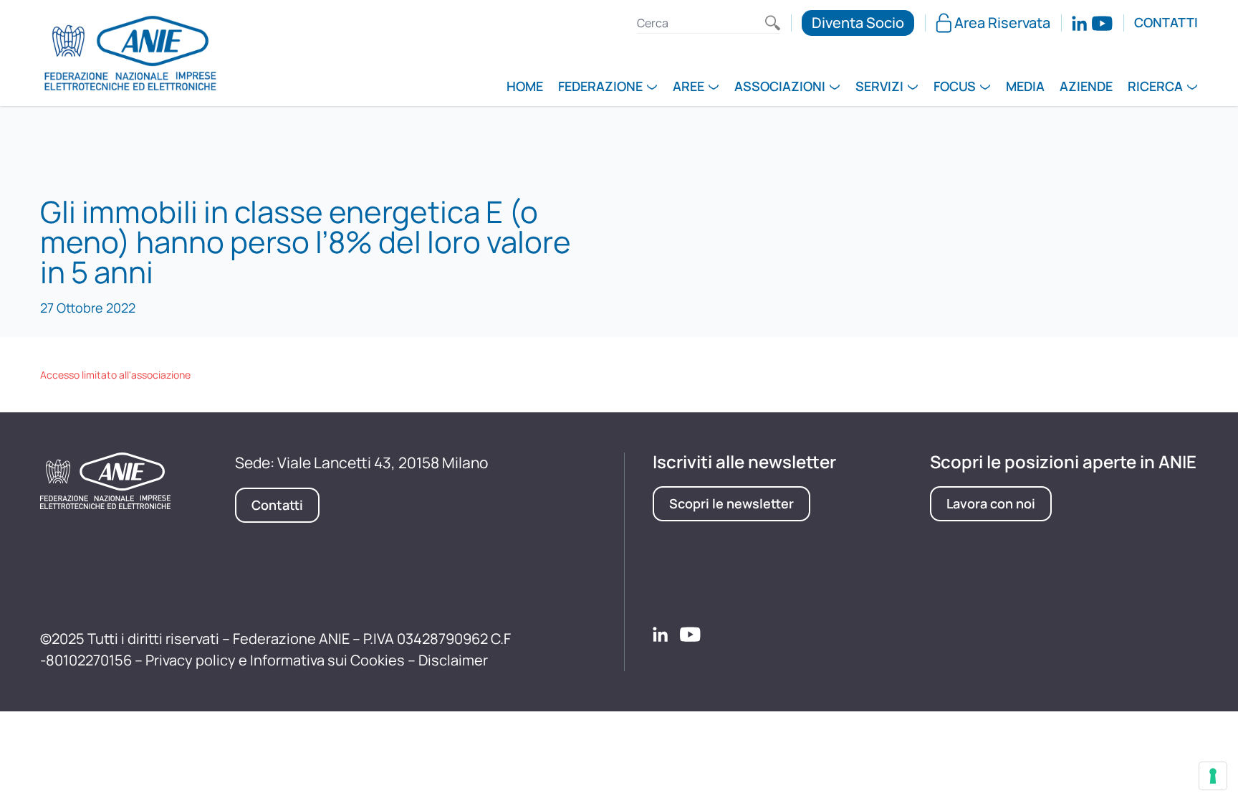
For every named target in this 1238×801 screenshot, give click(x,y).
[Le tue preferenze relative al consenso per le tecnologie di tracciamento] (1213, 776)
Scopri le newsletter (731, 503)
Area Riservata (1002, 22)
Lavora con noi (990, 503)
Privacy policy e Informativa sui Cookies (275, 660)
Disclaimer (453, 660)
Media (1025, 87)
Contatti (1166, 22)
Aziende (1086, 87)
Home (525, 87)
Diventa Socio (858, 22)
